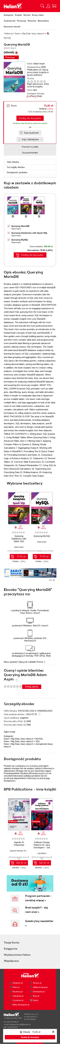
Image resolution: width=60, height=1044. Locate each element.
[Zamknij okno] (53, 1032)
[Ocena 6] (44, 81)
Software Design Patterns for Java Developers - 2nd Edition (42, 846)
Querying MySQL (19, 240)
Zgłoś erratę (9, 731)
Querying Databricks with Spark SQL (29, 233)
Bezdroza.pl (18, 992)
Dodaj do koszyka (30, 118)
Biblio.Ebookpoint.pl (21, 1005)
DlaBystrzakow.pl (40, 987)
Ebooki (26, 15)
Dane (6, 738)
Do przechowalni (30, 153)
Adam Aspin (39, 63)
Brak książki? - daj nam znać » (36, 910)
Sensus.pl (37, 983)
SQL (38, 741)
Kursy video (38, 15)
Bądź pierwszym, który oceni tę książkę (38, 85)
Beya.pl (36, 996)
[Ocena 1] (28, 81)
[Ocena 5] (41, 81)
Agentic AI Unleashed (19, 843)
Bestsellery (43, 21)
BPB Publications (36, 68)
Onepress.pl (18, 983)
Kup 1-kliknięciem (30, 139)
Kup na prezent (31, 132)
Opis (13, 162)
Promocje (21, 21)
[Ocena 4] (38, 81)
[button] (51, 507)
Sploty (35, 1000)
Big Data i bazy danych (22, 738)
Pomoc (40, 662)
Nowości (32, 21)
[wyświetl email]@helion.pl (20, 1025)
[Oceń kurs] (13, 686)
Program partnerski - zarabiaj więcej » (38, 898)
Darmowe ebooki (12, 26)
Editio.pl (16, 987)
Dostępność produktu (17, 172)
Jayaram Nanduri (16, 851)
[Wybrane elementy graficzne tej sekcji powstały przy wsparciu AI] (54, 580)
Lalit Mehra (41, 853)
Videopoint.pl (18, 996)
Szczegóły (15, 167)
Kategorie (8, 15)
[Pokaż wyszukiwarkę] (42, 6)
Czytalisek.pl (18, 1000)
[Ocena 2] (31, 81)
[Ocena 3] (34, 81)
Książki (18, 15)
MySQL (39, 738)
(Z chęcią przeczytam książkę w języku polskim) (38, 72)
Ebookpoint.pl (38, 992)
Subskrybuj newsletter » (39, 923)
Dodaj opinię (31, 686)
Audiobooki (9, 21)
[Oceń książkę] (38, 81)
